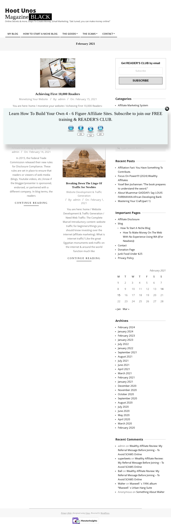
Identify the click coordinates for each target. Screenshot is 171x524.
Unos (88, 513)
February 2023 (126, 335)
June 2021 (124, 365)
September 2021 (127, 352)
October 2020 (126, 394)
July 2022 (123, 344)
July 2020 (123, 406)
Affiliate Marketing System (27, 147)
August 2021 (125, 356)
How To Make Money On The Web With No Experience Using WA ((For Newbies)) (143, 237)
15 (118, 295)
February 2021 (126, 377)
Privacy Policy (126, 258)
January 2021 (125, 381)
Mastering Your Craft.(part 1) (134, 201)
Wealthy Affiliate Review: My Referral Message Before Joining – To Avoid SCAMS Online (140, 450)
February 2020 (126, 427)
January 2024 (125, 331)
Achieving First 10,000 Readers (57, 94)
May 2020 (124, 415)
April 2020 (124, 419)
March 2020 (125, 423)
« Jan (118, 309)
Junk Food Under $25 (130, 253)
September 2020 (127, 398)
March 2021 (125, 373)
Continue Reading (31, 202)
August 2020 (125, 402)
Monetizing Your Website (33, 99)
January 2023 (125, 339)
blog (120, 223)
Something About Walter (150, 492)
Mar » (126, 309)
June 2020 (124, 411)
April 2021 (124, 369)
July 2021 (123, 360)
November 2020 (127, 390)
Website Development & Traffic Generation (84, 193)
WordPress (105, 513)
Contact (122, 245)
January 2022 (125, 348)
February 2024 (126, 327)
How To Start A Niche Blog (135, 228)
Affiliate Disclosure (128, 219)
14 (161, 289)
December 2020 (127, 385)
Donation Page (126, 249)
